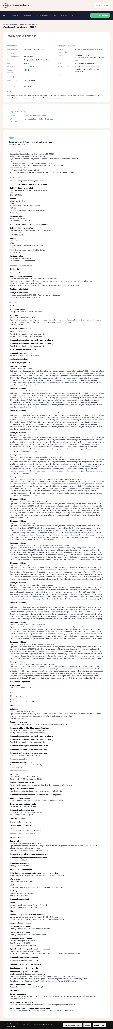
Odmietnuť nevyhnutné (72, 1025)
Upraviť (87, 1025)
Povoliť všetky (99, 1025)
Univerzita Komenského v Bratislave (89, 50)
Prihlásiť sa (103, 5)
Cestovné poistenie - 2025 (35, 116)
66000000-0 (29, 67)
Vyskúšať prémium (100, 15)
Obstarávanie (12, 24)
